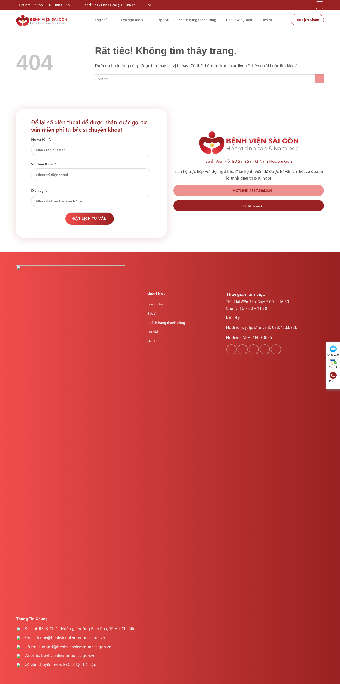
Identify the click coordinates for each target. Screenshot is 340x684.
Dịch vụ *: (39, 190)
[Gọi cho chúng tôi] (265, 349)
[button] (319, 5)
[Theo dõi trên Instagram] (243, 349)
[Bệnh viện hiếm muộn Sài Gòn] (41, 20)
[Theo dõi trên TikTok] (254, 349)
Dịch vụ (163, 19)
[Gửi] (319, 78)
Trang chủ (100, 19)
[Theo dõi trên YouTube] (276, 349)
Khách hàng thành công (197, 19)
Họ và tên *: (41, 139)
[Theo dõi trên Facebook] (231, 349)
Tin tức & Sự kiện (239, 19)
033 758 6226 (41, 5)
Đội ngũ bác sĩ (132, 19)
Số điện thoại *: (44, 164)
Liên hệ (267, 19)
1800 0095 (62, 5)
